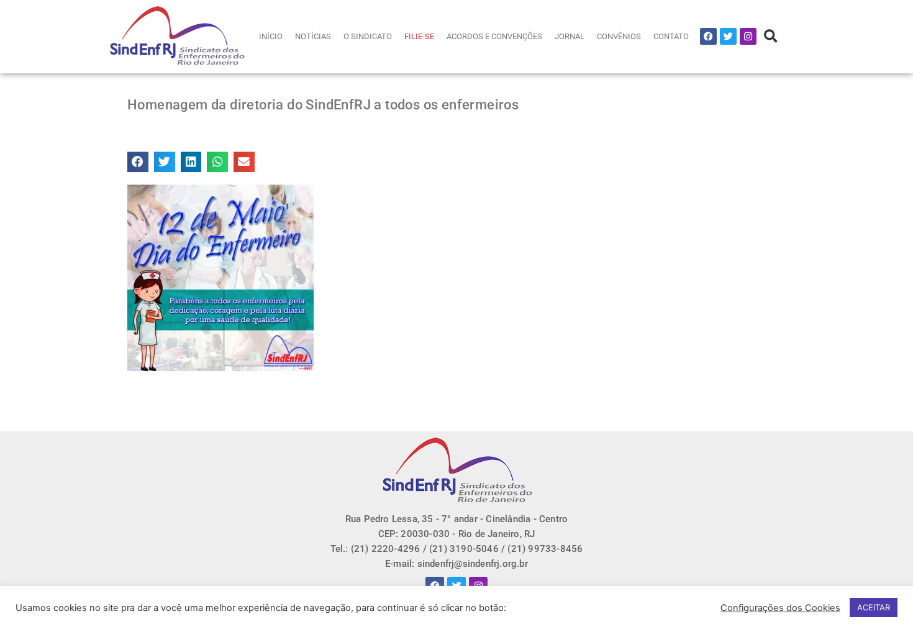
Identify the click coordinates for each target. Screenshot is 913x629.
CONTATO (671, 36)
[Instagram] (748, 36)
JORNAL (569, 36)
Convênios (619, 36)
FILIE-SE (419, 36)
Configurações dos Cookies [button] (780, 607)
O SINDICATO (367, 36)
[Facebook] (708, 36)
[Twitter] (728, 36)
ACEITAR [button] (873, 607)
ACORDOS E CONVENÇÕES (494, 36)
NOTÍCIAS (313, 36)
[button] (770, 36)
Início (271, 36)
